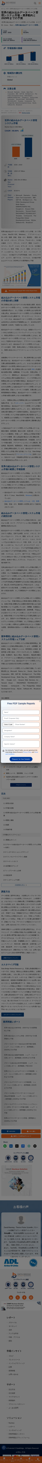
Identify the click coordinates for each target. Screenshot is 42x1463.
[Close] (40, 701)
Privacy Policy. (27, 752)
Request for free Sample (21, 759)
